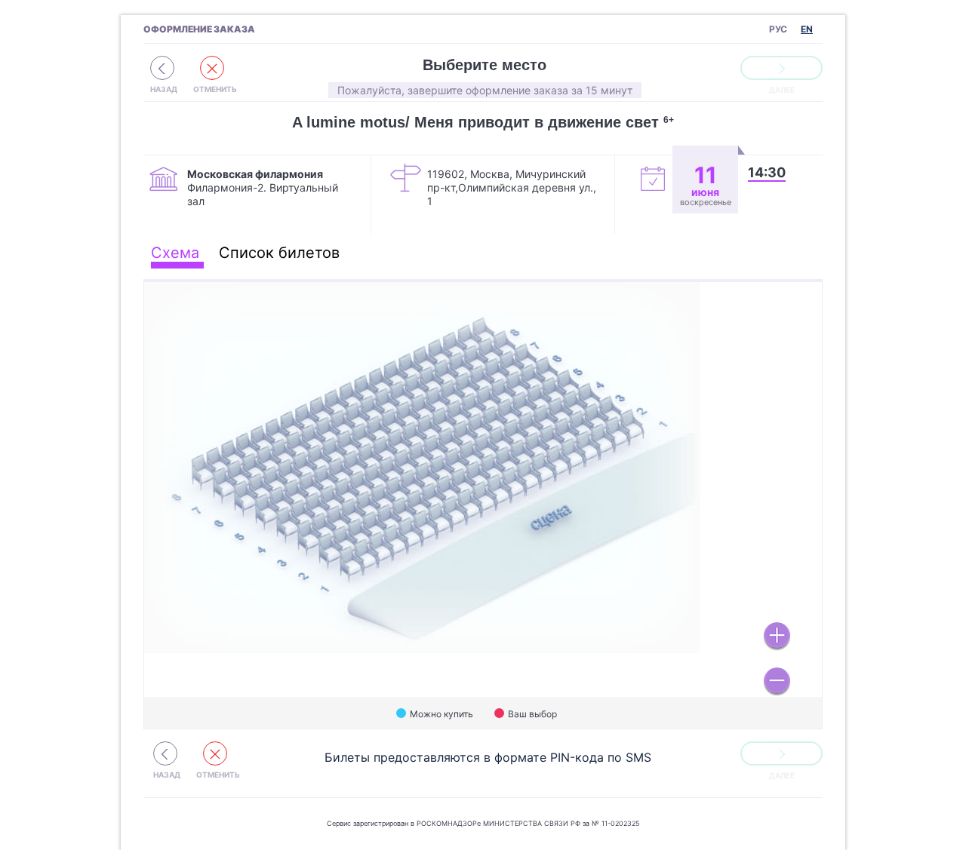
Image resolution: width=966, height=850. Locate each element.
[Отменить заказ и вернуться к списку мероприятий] (162, 68)
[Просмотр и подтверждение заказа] (781, 68)
